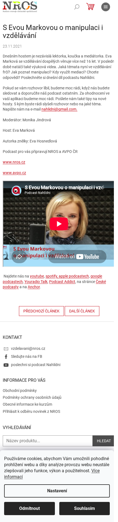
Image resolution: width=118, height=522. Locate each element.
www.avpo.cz (14, 173)
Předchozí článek (41, 311)
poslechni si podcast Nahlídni (35, 364)
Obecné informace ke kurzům (27, 404)
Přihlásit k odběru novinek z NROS (31, 411)
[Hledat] (76, 6)
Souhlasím (84, 508)
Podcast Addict (62, 281)
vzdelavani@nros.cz (28, 348)
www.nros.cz (14, 162)
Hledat (104, 441)
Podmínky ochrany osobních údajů (32, 397)
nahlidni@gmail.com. (59, 109)
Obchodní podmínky (20, 390)
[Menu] (105, 6)
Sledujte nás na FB (26, 356)
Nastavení (57, 490)
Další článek (82, 311)
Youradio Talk (35, 281)
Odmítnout (29, 508)
